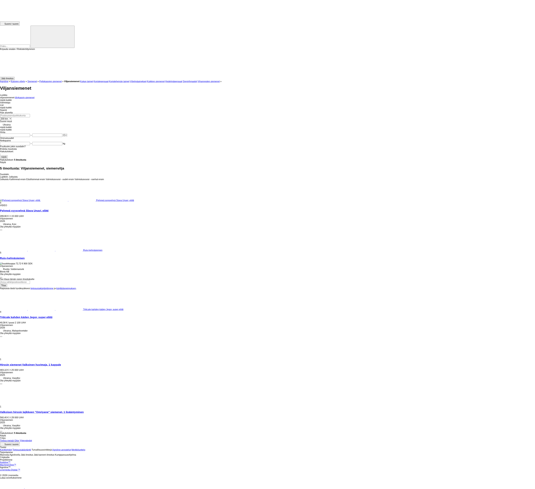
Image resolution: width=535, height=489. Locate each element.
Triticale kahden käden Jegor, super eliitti (26, 317)
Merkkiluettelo (78, 450)
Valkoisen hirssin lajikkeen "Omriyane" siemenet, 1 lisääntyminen (42, 412)
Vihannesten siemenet (209, 81)
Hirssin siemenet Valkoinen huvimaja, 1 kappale (30, 364)
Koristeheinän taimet (119, 81)
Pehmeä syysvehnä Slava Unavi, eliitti (24, 210)
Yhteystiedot (26, 440)
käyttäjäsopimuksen (66, 288)
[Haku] (53, 37)
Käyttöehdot (6, 450)
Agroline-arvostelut (61, 450)
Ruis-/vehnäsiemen (12, 258)
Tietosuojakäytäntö (21, 450)
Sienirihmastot (190, 81)
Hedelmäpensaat (173, 81)
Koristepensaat (101, 81)
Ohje (16, 440)
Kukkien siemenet (156, 81)
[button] (267, 63)
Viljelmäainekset (138, 81)
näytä (4, 157)
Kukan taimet (86, 81)
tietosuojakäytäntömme (42, 288)
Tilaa (3, 285)
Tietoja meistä (7, 440)
